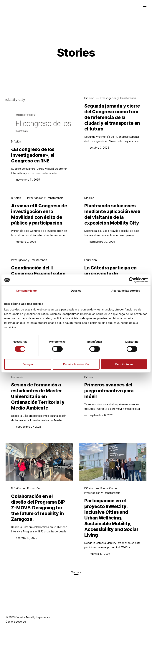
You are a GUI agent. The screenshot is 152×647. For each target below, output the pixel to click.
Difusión (16, 141)
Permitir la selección (76, 364)
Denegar (27, 364)
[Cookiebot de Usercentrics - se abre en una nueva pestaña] (131, 280)
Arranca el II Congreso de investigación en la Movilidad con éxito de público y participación (39, 214)
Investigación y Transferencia (118, 98)
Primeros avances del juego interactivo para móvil (109, 390)
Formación (90, 259)
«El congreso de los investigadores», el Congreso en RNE (32, 155)
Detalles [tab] (76, 290)
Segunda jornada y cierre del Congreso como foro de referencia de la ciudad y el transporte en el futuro (112, 117)
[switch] (57, 349)
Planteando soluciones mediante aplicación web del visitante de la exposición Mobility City (112, 214)
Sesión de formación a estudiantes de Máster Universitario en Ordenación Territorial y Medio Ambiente (38, 396)
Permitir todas (124, 364)
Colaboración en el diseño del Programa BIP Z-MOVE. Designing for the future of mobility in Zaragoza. (38, 507)
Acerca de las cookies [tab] (125, 290)
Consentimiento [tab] (26, 290)
